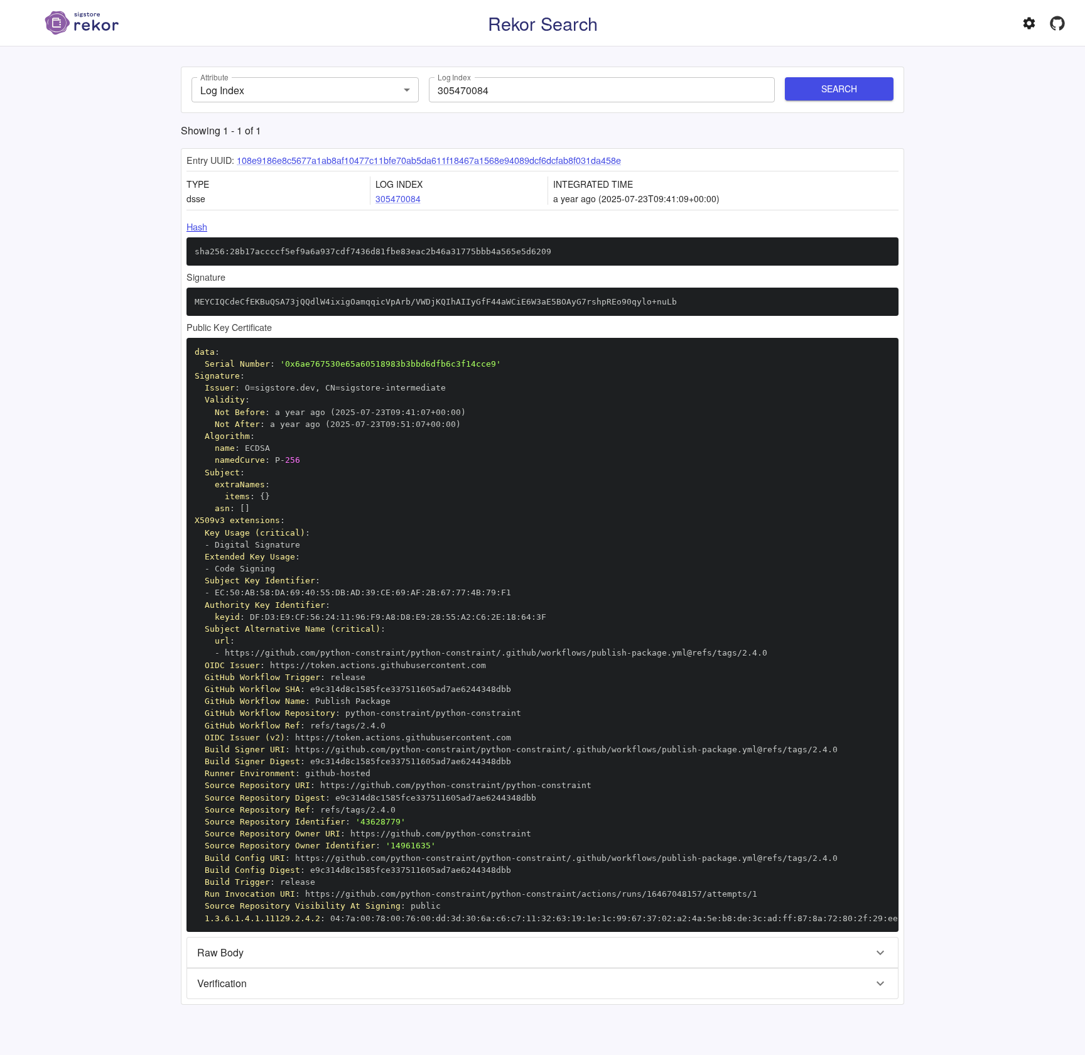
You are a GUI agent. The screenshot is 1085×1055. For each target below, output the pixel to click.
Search (839, 88)
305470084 (398, 198)
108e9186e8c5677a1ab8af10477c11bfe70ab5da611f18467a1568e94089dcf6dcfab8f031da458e (429, 159)
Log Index (454, 77)
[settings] (1029, 23)
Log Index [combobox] (222, 90)
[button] (542, 953)
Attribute (214, 77)
